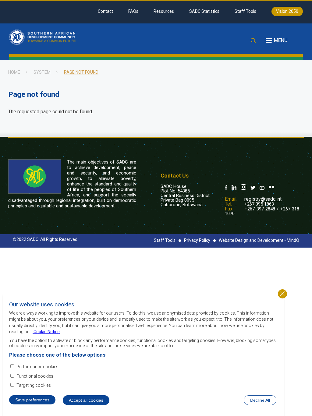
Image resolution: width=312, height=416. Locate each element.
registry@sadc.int (263, 199)
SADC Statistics (204, 11)
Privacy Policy (197, 240)
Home (14, 72)
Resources (164, 11)
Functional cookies (34, 376)
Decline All (260, 400)
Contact (105, 11)
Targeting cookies (33, 385)
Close (282, 293)
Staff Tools (245, 11)
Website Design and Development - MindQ (259, 240)
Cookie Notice (46, 331)
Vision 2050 (287, 11)
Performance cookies (37, 366)
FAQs (133, 11)
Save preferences (32, 399)
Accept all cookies (86, 400)
